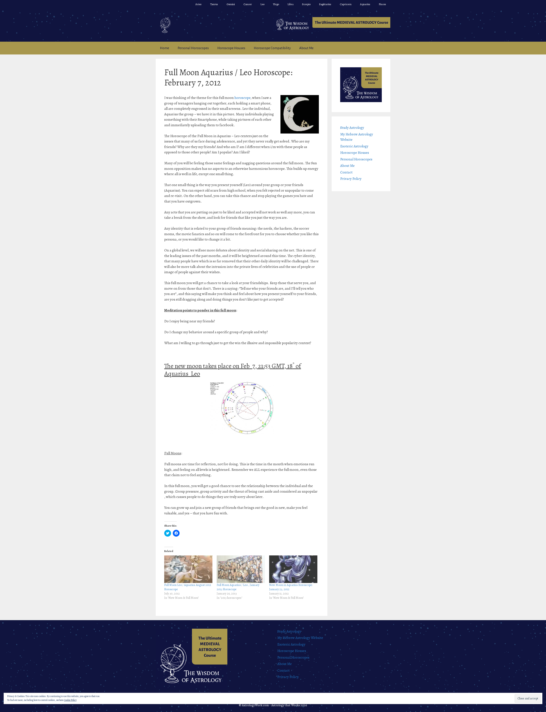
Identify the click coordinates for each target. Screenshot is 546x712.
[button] (331, 24)
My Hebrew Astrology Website (300, 637)
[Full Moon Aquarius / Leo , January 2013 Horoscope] (241, 569)
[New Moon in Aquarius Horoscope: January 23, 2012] (293, 569)
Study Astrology (352, 127)
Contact (346, 172)
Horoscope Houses (231, 48)
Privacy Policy (351, 178)
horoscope (242, 97)
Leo (262, 4)
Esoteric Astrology (354, 146)
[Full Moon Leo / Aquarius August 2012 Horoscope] (188, 569)
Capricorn (345, 4)
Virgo (276, 4)
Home (164, 48)
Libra (290, 4)
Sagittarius (325, 4)
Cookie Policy (70, 700)
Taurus (214, 4)
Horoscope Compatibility (272, 48)
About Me (306, 48)
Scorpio (306, 4)
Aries (198, 4)
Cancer (247, 4)
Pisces (382, 4)
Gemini (231, 4)
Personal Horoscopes (193, 48)
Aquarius (365, 4)
